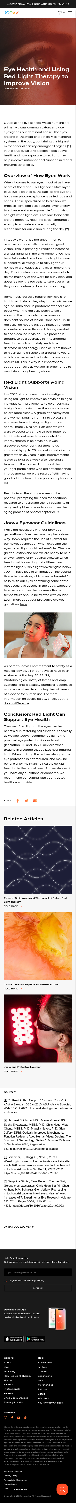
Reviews (8, 1393)
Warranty (43, 1398)
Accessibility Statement (15, 1480)
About (7, 1362)
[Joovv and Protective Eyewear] (38, 1028)
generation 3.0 (14, 745)
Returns (42, 1389)
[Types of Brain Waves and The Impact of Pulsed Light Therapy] (38, 860)
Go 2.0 (37, 745)
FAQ (40, 1380)
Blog (6, 1366)
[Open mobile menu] (69, 12)
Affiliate (42, 1366)
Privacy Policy (35, 1280)
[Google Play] (35, 1339)
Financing (9, 1371)
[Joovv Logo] (11, 12)
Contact (43, 1371)
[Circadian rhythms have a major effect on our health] (38, 946)
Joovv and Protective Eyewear (22, 1067)
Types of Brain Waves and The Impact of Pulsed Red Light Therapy (35, 900)
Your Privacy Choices (50, 1402)
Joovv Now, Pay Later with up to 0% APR (38, 4)
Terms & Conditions (13, 1471)
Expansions (45, 1375)
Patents (8, 1384)
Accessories (45, 1362)
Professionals (12, 1388)
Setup (41, 1393)
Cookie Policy (10, 1484)
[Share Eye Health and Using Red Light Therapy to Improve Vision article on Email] (35, 801)
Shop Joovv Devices (16, 1397)
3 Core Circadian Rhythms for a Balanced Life (31, 984)
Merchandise (45, 1384)
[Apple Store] (14, 1339)
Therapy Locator (14, 1402)
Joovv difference (16, 703)
